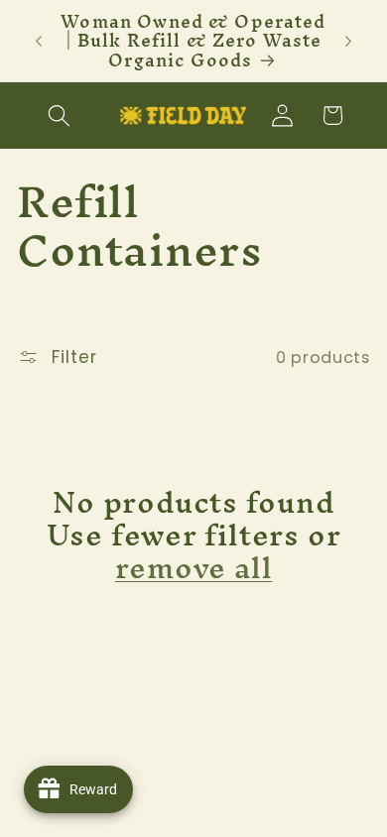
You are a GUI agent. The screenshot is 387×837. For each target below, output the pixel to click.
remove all (194, 568)
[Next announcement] (348, 40)
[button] (60, 115)
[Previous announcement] (39, 40)
